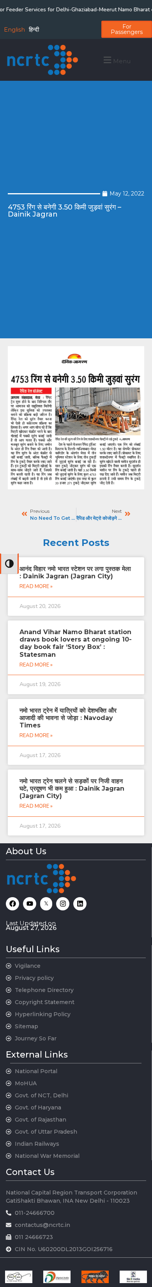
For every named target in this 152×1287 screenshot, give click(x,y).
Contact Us (30, 1172)
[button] (116, 60)
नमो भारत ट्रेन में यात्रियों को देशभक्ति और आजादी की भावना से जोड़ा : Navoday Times (68, 718)
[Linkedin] (80, 903)
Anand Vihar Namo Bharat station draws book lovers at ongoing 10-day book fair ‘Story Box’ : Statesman (75, 643)
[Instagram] (62, 903)
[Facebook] (12, 903)
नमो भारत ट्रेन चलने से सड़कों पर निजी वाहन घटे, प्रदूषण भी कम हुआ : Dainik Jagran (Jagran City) (71, 788)
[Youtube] (29, 903)
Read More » (36, 586)
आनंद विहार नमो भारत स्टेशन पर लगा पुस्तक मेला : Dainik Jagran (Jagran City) (75, 572)
